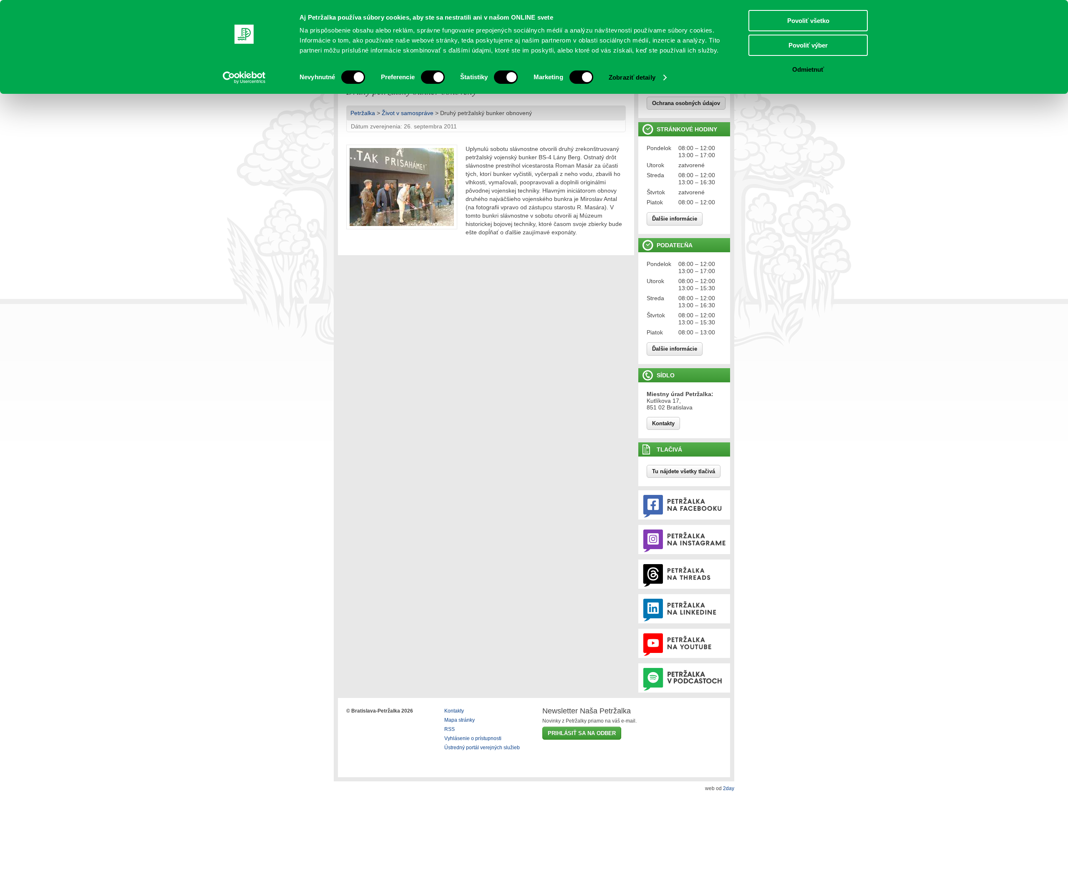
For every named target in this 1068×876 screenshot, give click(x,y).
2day (728, 788)
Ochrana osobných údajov (686, 103)
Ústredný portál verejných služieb (482, 747)
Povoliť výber (808, 45)
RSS (449, 729)
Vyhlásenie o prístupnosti (472, 738)
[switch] (433, 77)
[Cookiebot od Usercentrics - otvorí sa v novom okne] (244, 77)
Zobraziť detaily (632, 77)
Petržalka (362, 113)
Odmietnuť (808, 69)
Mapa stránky (459, 720)
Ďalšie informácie (674, 219)
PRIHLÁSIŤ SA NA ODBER (582, 733)
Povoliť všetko (808, 20)
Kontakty (663, 423)
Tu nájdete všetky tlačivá (683, 471)
